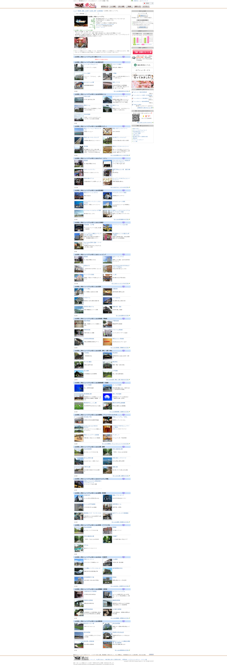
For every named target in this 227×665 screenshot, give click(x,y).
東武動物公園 (88, 394)
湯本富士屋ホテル (89, 306)
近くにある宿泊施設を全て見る (121, 219)
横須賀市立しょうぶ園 (90, 402)
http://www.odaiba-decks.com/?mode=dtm (105, 24)
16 (148, 39)
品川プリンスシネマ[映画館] (120, 513)
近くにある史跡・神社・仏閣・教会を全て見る (117, 379)
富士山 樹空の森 (88, 458)
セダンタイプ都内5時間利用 (140, 92)
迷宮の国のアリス (89, 178)
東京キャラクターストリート (121, 146)
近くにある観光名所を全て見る (121, 91)
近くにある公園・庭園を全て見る (121, 475)
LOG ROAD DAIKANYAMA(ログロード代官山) (121, 266)
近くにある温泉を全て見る (122, 315)
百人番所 (86, 370)
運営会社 (135, 138)
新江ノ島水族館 (117, 394)
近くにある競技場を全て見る (122, 650)
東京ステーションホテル (91, 192)
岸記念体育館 (116, 623)
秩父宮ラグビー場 (89, 623)
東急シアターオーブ (118, 495)
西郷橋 (114, 527)
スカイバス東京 (117, 64)
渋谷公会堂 (87, 96)
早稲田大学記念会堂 (118, 632)
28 (145, 42)
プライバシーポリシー (138, 139)
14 (145, 39)
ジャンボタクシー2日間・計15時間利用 (143, 95)
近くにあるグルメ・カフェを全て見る (120, 187)
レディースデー (148, 44)
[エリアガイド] (146, 6)
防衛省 (114, 577)
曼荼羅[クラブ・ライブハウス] (92, 513)
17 (134, 40)
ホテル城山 (87, 288)
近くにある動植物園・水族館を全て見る (119, 411)
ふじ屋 (114, 274)
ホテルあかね (116, 297)
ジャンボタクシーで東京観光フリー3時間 (143, 98)
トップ (75, 10)
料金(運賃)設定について (138, 131)
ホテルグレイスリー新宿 (119, 192)
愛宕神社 (115, 361)
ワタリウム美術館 (118, 329)
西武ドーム (87, 105)
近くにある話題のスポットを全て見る (120, 155)
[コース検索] (113, 6)
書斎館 (86, 160)
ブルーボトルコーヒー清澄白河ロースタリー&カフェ (121, 161)
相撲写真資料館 (88, 609)
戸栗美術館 (116, 320)
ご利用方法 (135, 1)
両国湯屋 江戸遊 (89, 224)
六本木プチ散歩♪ (138, 104)
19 (137, 40)
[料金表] (129, 6)
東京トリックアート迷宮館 (91, 435)
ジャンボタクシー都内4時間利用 (141, 101)
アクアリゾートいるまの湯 (120, 224)
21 (145, 41)
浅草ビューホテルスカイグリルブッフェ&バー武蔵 (121, 211)
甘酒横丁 (115, 536)
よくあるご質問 (136, 133)
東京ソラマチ (116, 82)
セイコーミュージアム (119, 591)
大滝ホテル (87, 297)
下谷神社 (86, 353)
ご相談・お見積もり (142, 52)
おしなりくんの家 (89, 82)
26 (137, 42)
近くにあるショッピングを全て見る (120, 283)
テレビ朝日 (87, 73)
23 (148, 41)
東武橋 (86, 146)
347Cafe (86, 545)
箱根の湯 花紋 (117, 306)
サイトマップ (144, 1)
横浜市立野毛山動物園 (119, 402)
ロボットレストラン (89, 169)
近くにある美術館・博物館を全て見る (120, 347)
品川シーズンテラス (118, 256)
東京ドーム (116, 105)
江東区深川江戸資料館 (90, 591)
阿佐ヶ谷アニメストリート (120, 128)
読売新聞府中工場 (89, 577)
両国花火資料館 (88, 600)
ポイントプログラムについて (140, 130)
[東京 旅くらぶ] (84, 5)
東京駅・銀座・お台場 (83, 10)
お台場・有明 (93, 10)
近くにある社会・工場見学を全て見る (120, 586)
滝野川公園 (87, 467)
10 (134, 39)
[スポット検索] (121, 6)
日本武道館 (87, 114)
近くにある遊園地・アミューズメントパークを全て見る (115, 443)
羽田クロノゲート (89, 559)
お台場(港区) (100, 10)
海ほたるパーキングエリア (91, 137)
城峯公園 (115, 467)
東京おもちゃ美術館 (118, 338)
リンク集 (135, 141)
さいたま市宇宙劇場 (89, 504)
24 (134, 42)
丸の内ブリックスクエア (119, 137)
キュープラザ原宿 (89, 274)
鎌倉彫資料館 (116, 600)
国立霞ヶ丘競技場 (89, 641)
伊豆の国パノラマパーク (119, 458)
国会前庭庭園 (88, 449)
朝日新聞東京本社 (118, 568)
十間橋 (114, 73)
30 (148, 42)
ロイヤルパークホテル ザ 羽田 (92, 210)
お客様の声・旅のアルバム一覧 (144, 107)
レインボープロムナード (91, 64)
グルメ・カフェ (100, 27)
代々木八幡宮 (88, 361)
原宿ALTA (87, 265)
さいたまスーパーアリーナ (120, 96)
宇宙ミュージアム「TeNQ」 (120, 417)
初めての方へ (136, 128)
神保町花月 (87, 495)
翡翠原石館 (87, 329)
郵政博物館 (87, 320)
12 (137, 39)
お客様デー (138, 44)
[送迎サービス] (137, 6)
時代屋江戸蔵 (88, 417)
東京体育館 (87, 632)
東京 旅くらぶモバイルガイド (144, 122)
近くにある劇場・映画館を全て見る (120, 522)
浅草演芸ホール (117, 504)
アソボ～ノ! (116, 435)
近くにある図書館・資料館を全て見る (120, 618)
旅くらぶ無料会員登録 (142, 27)
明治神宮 (115, 353)
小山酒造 (115, 559)
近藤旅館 (115, 288)
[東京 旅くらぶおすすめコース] (104, 6)
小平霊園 (115, 370)
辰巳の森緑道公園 (118, 449)
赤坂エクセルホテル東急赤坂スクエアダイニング (92, 481)
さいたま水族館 (117, 385)
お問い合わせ (136, 135)
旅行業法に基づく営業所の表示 (140, 136)
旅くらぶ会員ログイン (142, 16)
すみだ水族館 (88, 385)
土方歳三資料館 (117, 609)
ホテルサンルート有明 (119, 201)
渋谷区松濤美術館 (89, 338)
